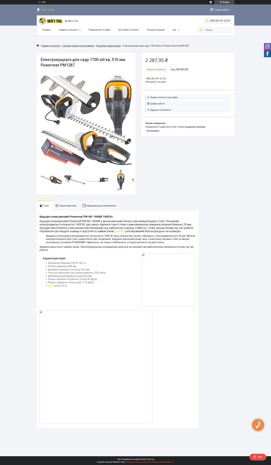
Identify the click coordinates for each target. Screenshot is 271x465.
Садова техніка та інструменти (78, 46)
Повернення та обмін (99, 30)
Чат (260, 457)
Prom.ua (150, 459)
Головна (46, 30)
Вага (50, 285)
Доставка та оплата (128, 30)
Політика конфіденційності (162, 462)
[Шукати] (201, 30)
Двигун (120, 231)
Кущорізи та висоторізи (108, 46)
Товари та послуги (67, 30)
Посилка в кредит (156, 30)
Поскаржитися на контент (137, 462)
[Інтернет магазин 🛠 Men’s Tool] (51, 21)
